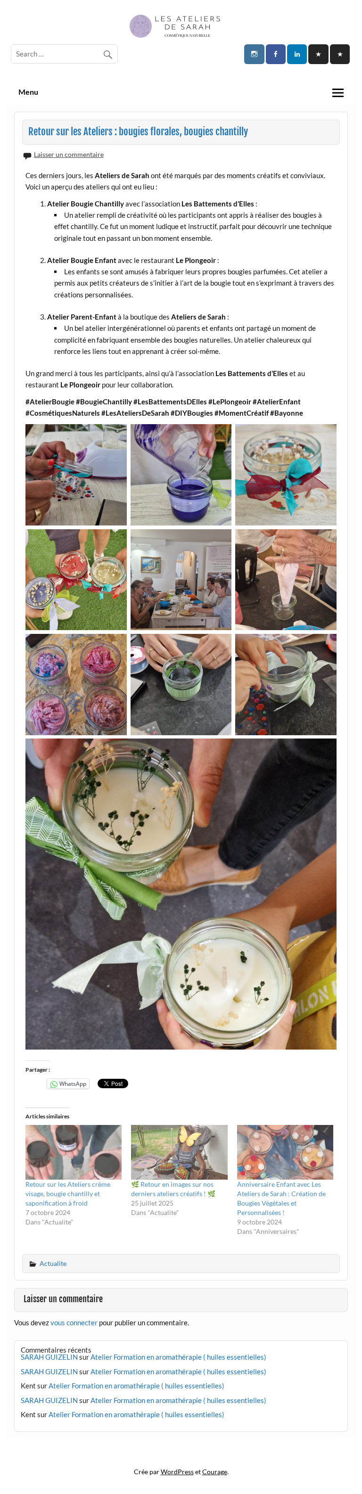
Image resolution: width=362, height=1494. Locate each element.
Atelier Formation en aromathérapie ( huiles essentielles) (178, 1357)
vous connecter (74, 1322)
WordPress (177, 1472)
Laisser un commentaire (69, 154)
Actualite (53, 1263)
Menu (28, 91)
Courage (214, 1472)
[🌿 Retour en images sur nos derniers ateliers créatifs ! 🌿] (179, 1152)
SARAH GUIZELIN (49, 1357)
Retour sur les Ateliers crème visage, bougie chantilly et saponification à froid (67, 1193)
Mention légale (181, 1453)
